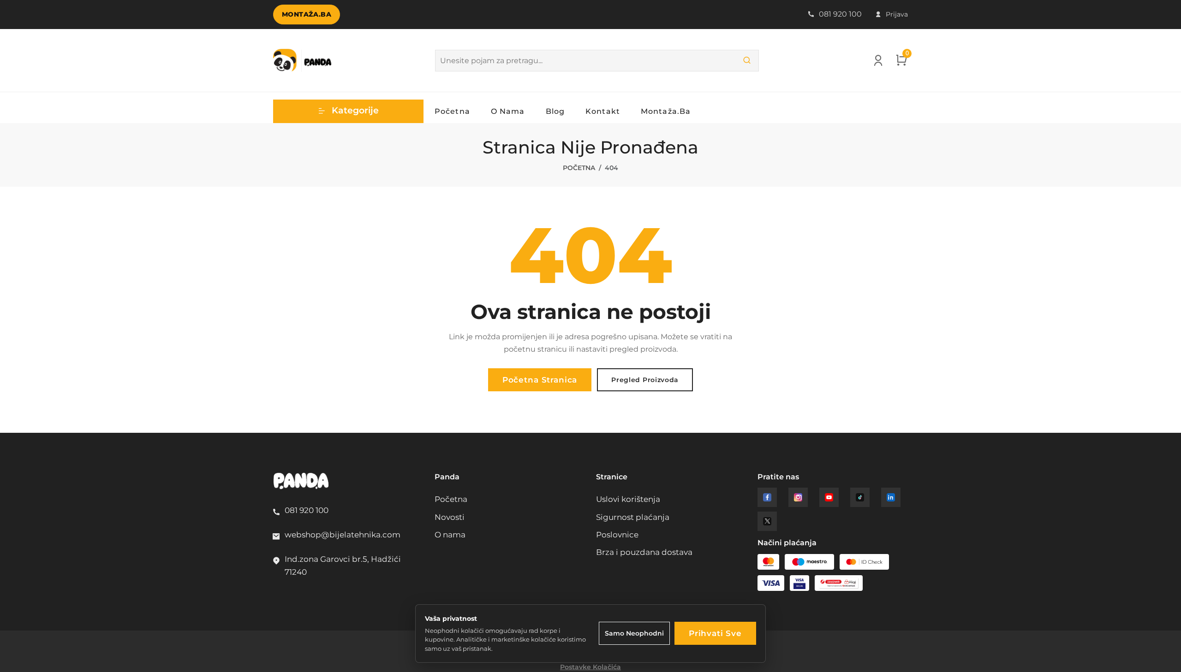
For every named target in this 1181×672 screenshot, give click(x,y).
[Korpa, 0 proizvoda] (901, 62)
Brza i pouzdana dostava (644, 552)
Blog (555, 111)
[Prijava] (878, 62)
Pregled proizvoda (645, 380)
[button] (348, 111)
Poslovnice (617, 534)
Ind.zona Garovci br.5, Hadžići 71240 (343, 565)
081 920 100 (839, 14)
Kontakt (602, 111)
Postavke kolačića (590, 667)
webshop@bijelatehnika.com (342, 534)
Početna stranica (539, 379)
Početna (452, 111)
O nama (508, 111)
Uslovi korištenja (628, 499)
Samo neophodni (634, 633)
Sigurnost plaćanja (632, 517)
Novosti (450, 517)
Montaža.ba (306, 14)
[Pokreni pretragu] (747, 61)
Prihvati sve (715, 633)
